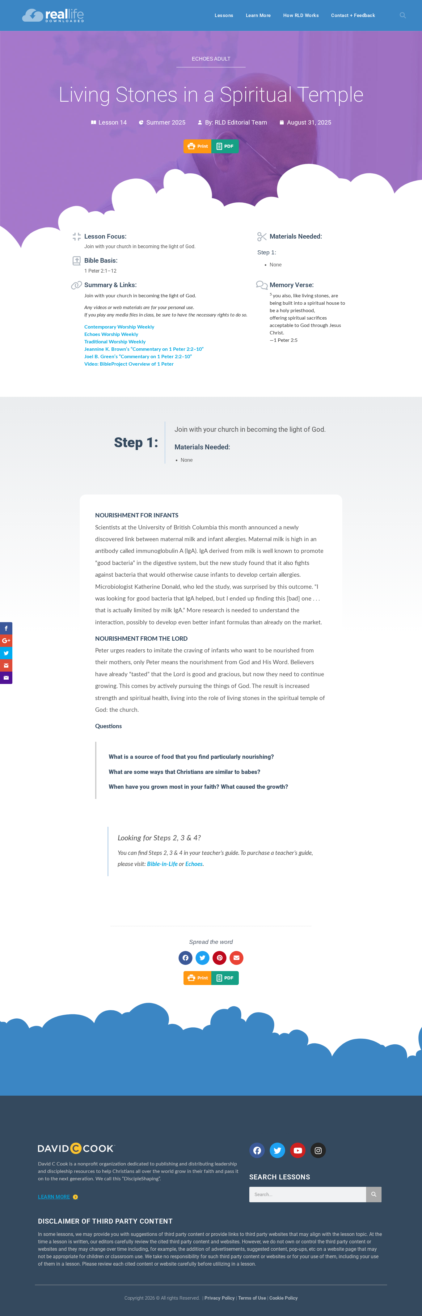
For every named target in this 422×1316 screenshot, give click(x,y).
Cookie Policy (283, 1298)
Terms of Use (252, 1298)
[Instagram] (318, 1150)
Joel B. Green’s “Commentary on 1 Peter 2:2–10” (138, 356)
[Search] (374, 1194)
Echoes (194, 864)
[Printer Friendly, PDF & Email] (211, 151)
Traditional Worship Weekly (115, 341)
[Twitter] (277, 1150)
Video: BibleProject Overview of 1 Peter (129, 364)
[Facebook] (257, 1150)
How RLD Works (301, 15)
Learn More (258, 15)
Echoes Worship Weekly (111, 334)
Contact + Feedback (353, 15)
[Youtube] (298, 1150)
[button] (403, 15)
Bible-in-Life (162, 864)
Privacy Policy (220, 1298)
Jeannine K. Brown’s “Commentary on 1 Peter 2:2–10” (144, 349)
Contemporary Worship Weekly (119, 327)
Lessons (224, 15)
